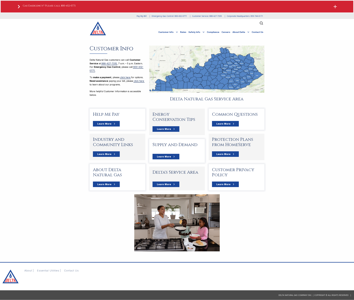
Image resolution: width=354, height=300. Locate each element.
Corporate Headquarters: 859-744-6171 (245, 16)
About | (29, 270)
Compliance (213, 32)
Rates (183, 32)
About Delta (238, 32)
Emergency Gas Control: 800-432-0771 (169, 16)
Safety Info (194, 32)
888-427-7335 (109, 63)
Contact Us (257, 32)
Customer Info (166, 32)
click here (125, 77)
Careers (226, 32)
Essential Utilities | (49, 270)
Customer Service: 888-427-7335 (207, 16)
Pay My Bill (142, 16)
